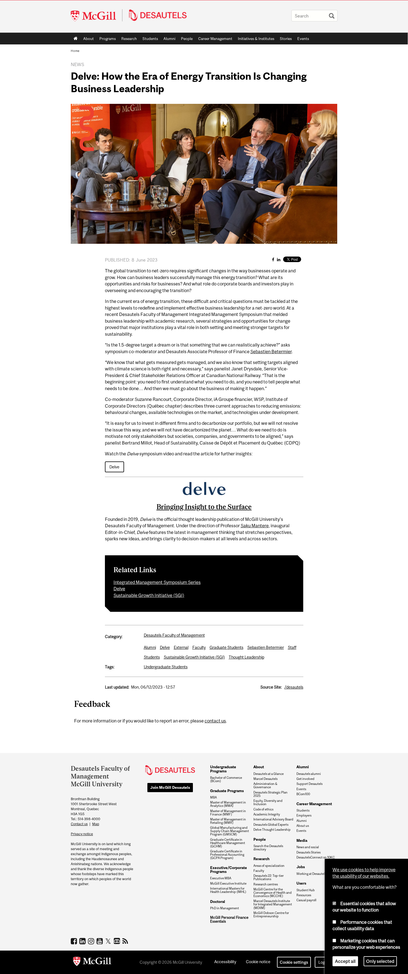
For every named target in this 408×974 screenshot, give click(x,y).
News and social (307, 847)
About (88, 38)
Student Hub (305, 890)
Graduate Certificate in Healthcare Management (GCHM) (227, 843)
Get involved (305, 778)
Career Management (215, 38)
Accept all (345, 961)
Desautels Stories (308, 852)
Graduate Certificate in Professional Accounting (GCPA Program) (227, 855)
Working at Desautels (311, 873)
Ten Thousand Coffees (117, 941)
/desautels (293, 687)
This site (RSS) (126, 941)
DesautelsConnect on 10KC (315, 857)
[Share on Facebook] (273, 259)
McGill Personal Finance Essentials (229, 919)
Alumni (169, 38)
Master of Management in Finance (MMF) (228, 812)
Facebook (74, 941)
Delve (114, 467)
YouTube (100, 941)
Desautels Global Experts (270, 824)
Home (75, 38)
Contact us (79, 824)
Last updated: (117, 687)
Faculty (199, 647)
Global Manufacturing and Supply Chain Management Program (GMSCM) (229, 831)
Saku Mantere (255, 525)
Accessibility (225, 961)
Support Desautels (309, 783)
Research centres (265, 884)
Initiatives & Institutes (254, 39)
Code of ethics (263, 809)
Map (95, 824)
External (181, 647)
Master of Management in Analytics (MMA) (228, 804)
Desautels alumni (308, 773)
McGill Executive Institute (228, 883)
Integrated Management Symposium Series (157, 582)
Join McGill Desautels (170, 787)
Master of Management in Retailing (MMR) (228, 821)
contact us (215, 720)
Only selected (380, 961)
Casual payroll (306, 900)
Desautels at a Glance (268, 773)
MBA (213, 797)
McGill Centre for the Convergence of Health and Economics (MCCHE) (272, 893)
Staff (292, 647)
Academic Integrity (266, 814)
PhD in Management (224, 908)
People (187, 38)
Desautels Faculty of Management (174, 635)
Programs (106, 39)
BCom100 (303, 794)
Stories (286, 38)
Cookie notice (258, 961)
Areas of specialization (268, 865)
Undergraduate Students (166, 666)
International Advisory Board (273, 819)
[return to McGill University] (92, 962)
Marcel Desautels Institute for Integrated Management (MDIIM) (272, 904)
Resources (303, 895)
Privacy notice (82, 834)
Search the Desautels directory (268, 847)
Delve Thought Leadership (272, 829)
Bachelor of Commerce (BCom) (226, 779)
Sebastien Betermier (271, 351)
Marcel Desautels (265, 778)
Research (129, 38)
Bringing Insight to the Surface (204, 507)
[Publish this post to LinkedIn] (278, 259)
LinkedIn (83, 941)
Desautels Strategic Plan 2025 (270, 794)
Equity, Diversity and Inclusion (268, 802)
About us (302, 825)
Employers (303, 815)
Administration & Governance (265, 785)
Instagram (91, 941)
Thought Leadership (246, 657)
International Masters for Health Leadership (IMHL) (228, 890)
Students (150, 38)
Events (303, 38)
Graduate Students (226, 647)
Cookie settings (294, 962)
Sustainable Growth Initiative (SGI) (149, 595)
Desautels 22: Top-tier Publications (268, 877)
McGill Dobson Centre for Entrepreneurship (271, 914)
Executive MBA (220, 878)
